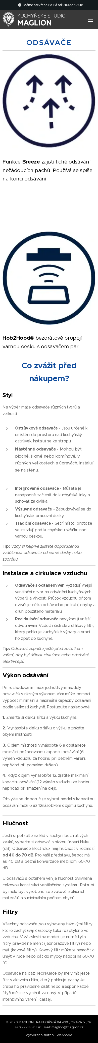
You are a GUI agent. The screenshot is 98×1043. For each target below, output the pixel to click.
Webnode (64, 1035)
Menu (90, 19)
